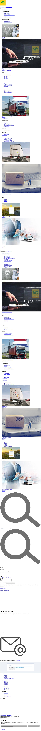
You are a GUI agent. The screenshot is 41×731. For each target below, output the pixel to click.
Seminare (10, 7)
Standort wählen (3, 7)
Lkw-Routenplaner (7, 77)
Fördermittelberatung (7, 90)
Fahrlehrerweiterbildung (8, 22)
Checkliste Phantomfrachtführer (9, 141)
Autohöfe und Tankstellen (4, 590)
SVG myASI (6, 126)
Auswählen (3, 729)
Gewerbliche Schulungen (8, 260)
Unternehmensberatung (8, 89)
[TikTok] (1, 714)
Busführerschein (7, 14)
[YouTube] (2, 602)
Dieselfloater (6, 86)
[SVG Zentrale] (3, 6)
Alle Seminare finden (7, 17)
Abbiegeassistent (7, 130)
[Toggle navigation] (0, 8)
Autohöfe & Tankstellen (8, 84)
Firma (1, 579)
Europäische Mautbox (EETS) (9, 75)
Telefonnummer (3, 582)
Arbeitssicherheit (7, 365)
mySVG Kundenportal (8, 446)
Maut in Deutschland (7, 318)
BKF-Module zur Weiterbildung (9, 15)
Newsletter (18, 660)
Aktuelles (5, 201)
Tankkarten (6, 83)
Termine (5, 267)
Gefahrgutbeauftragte (7, 123)
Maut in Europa (6, 317)
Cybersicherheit (6, 129)
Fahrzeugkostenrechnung (8, 92)
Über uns (5, 199)
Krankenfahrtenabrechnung (8, 91)
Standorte (5, 200)
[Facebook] (1, 599)
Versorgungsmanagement (8, 140)
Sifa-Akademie (6, 134)
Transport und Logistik (8, 138)
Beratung (5, 122)
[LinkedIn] (2, 605)
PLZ (1, 580)
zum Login (4, 163)
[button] (5, 9)
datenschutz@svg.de (13, 585)
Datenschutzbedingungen (20, 667)
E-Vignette (6, 78)
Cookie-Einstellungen (7, 696)
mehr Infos (4, 38)
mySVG (7, 7)
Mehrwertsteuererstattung (8, 85)
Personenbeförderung (7, 139)
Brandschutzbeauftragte (8, 124)
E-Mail (1, 581)
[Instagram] (1, 596)
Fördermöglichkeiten (7, 23)
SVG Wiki (6, 445)
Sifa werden (6, 259)
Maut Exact (6, 76)
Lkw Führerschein (7, 13)
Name (1, 578)
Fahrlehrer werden (7, 21)
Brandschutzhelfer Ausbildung (9, 125)
